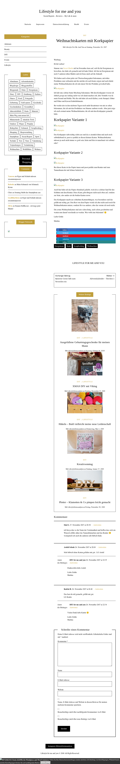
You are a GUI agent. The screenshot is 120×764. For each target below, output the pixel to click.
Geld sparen (25, 102)
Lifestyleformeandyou (75, 350)
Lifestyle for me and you (60, 11)
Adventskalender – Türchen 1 (102, 277)
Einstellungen (45, 762)
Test (20, 140)
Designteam (59, 246)
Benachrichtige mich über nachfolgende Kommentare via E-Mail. (82, 712)
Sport (37, 136)
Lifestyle (88, 338)
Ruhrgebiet (14, 128)
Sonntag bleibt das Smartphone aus (28, 192)
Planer (21, 123)
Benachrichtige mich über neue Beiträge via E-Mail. (77, 719)
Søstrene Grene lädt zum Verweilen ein (65, 279)
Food (20, 98)
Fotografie (29, 98)
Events (86, 24)
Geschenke (37, 102)
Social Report (27, 136)
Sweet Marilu (68, 68)
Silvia (10, 205)
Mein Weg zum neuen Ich (19, 115)
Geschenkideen (15, 106)
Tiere (27, 140)
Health (76, 24)
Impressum (40, 24)
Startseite (27, 24)
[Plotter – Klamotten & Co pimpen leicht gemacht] (84, 481)
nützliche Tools (28, 119)
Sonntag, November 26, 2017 (97, 47)
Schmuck (24, 128)
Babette (11, 184)
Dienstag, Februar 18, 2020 (95, 350)
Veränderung (28, 145)
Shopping (13, 132)
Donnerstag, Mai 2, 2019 (95, 429)
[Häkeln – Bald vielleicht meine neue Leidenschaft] (84, 402)
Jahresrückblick (15, 111)
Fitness (12, 98)
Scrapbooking (79, 246)
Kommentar (63, 641)
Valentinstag (36, 140)
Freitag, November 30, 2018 (95, 507)
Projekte (30, 123)
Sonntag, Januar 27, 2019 (95, 469)
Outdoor (13, 123)
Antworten (97, 525)
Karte (69, 246)
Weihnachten (92, 246)
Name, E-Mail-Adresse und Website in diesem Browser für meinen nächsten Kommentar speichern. (82, 703)
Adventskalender (27, 81)
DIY (84, 35)
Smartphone (14, 136)
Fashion (38, 94)
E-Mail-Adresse (63, 680)
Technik (13, 140)
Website (61, 689)
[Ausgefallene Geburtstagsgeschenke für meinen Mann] (85, 315)
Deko (24, 90)
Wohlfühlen (27, 149)
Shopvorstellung (26, 132)
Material (35, 111)
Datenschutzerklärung (61, 24)
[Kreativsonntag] (84, 442)
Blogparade (14, 90)
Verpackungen (15, 145)
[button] (63, 230)
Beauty (7, 49)
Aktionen (7, 44)
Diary (12, 94)
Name (60, 670)
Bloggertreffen (26, 85)
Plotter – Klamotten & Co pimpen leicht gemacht (84, 502)
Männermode (15, 119)
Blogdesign (14, 85)
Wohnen (37, 149)
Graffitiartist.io (14, 197)
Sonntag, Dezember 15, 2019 (95, 391)
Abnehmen (14, 81)
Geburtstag (14, 102)
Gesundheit (28, 106)
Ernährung (28, 94)
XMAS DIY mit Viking (85, 386)
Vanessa (11, 176)
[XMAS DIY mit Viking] (84, 363)
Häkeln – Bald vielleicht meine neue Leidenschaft (85, 424)
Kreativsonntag (85, 464)
